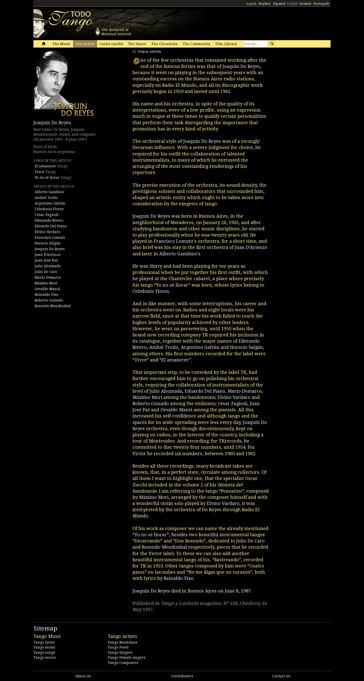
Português (321, 3)
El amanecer (45, 166)
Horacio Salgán (48, 243)
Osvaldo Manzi (47, 289)
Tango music (44, 647)
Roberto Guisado (49, 300)
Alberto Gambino (49, 192)
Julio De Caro (46, 272)
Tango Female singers (126, 657)
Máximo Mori (46, 283)
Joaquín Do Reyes (52, 122)
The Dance (137, 44)
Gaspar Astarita (149, 51)
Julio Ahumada (48, 266)
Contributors (182, 676)
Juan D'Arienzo (48, 255)
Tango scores (44, 657)
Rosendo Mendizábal (53, 306)
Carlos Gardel (111, 44)
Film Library (226, 44)
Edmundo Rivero (49, 220)
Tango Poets (118, 647)
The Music (61, 44)
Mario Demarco (48, 277)
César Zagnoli (46, 215)
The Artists (85, 44)
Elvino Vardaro (47, 232)
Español (279, 3)
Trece (39, 172)
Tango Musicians (122, 642)
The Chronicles (164, 44)
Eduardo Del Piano (51, 226)
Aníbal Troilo (46, 198)
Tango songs (44, 652)
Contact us (281, 676)
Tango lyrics (44, 642)
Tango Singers (120, 652)
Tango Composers (123, 663)
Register (265, 3)
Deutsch (305, 3)
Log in (251, 3)
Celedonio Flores (49, 209)
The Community (196, 44)
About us (83, 676)
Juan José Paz (46, 260)
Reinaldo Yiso (46, 294)
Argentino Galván (50, 203)
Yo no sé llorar (47, 177)
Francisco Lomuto (50, 237)
